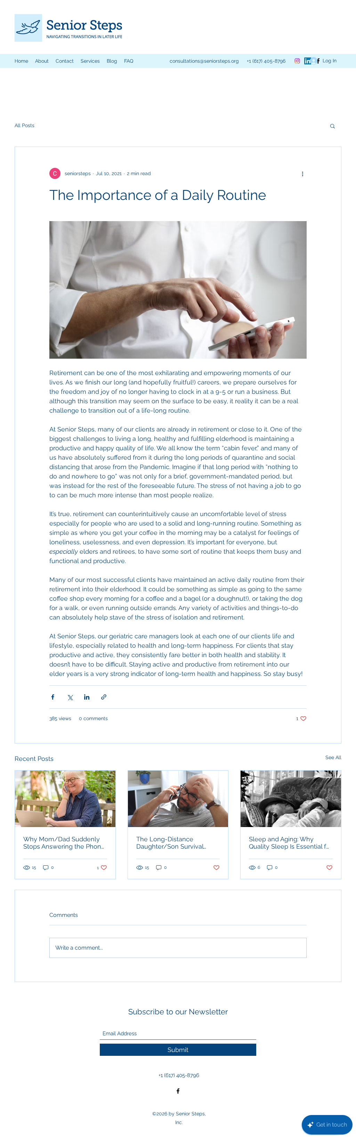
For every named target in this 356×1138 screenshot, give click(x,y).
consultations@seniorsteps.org (204, 61)
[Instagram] (297, 60)
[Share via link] (103, 697)
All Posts (24, 125)
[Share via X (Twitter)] (69, 697)
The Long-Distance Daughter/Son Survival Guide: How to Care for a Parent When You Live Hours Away (172, 842)
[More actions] (302, 173)
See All (333, 757)
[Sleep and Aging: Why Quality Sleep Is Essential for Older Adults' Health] (291, 799)
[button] (90, 61)
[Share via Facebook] (52, 697)
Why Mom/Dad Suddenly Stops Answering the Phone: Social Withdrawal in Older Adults (64, 842)
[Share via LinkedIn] (86, 697)
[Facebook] (178, 1091)
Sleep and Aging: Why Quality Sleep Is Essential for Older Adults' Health (290, 842)
